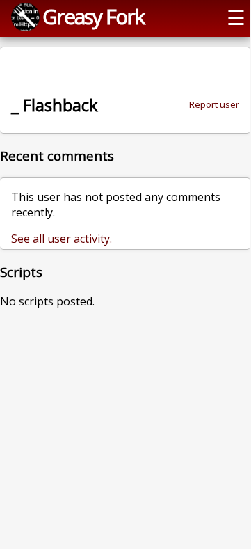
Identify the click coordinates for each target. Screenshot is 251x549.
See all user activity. (61, 238)
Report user (214, 104)
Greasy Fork (93, 16)
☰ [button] (236, 17)
